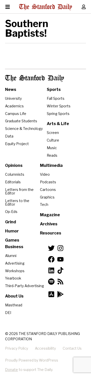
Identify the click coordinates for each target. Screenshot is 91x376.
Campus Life (15, 113)
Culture (53, 140)
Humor (12, 231)
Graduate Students (21, 121)
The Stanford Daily (34, 78)
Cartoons (48, 189)
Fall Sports (55, 98)
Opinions (13, 165)
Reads (52, 155)
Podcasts (48, 182)
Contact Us (72, 348)
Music (52, 148)
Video (45, 174)
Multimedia (51, 165)
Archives (48, 224)
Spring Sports (58, 113)
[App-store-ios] (51, 294)
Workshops (15, 271)
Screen (53, 132)
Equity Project (17, 144)
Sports (54, 89)
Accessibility (45, 348)
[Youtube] (60, 259)
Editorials (13, 182)
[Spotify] (51, 281)
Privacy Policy (16, 348)
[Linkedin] (51, 270)
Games (12, 240)
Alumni (10, 255)
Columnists (14, 174)
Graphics (47, 197)
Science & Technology (24, 128)
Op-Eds (11, 211)
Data (9, 136)
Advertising (15, 263)
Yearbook (13, 278)
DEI (8, 312)
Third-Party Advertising (24, 286)
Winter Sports (59, 106)
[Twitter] (51, 248)
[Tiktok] (60, 270)
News (10, 89)
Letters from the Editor (19, 191)
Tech (44, 204)
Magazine (50, 214)
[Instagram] (60, 248)
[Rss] (60, 281)
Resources (50, 233)
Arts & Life (58, 123)
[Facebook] (51, 259)
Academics (14, 106)
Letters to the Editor (17, 202)
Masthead (13, 305)
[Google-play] (60, 294)
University (13, 98)
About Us (14, 296)
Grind (10, 222)
